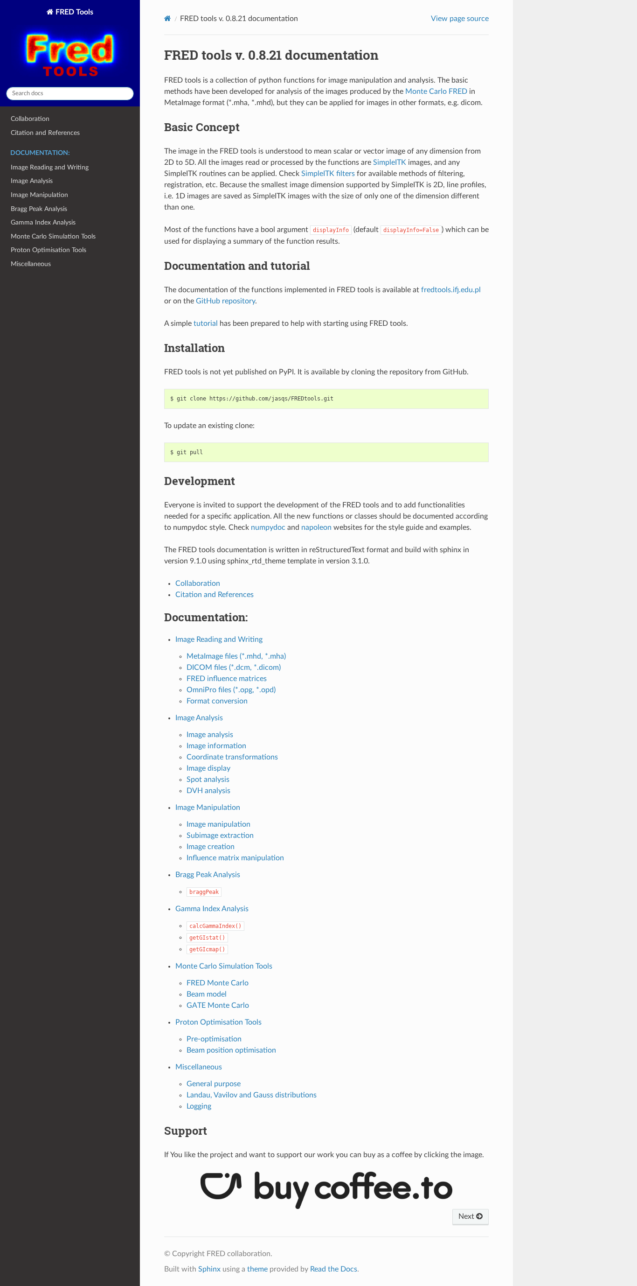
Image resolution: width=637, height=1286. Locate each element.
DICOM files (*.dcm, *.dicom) (234, 667)
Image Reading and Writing (50, 167)
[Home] (167, 18)
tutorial (206, 323)
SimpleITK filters (328, 173)
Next (467, 1216)
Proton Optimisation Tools (48, 249)
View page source (460, 18)
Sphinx (209, 1269)
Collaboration (30, 118)
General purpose (214, 1084)
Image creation (211, 846)
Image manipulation (218, 824)
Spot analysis (208, 779)
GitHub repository (225, 301)
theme (257, 1269)
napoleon (316, 527)
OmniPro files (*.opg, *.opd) (231, 690)
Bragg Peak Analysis (39, 208)
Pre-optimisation (214, 1039)
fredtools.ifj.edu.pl (451, 290)
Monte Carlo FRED (436, 91)
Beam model (207, 994)
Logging (199, 1106)
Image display (208, 768)
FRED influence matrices (227, 678)
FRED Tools (73, 12)
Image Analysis (32, 180)
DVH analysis (208, 790)
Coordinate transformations (232, 757)
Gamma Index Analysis (43, 222)
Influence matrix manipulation (235, 858)
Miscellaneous (31, 263)
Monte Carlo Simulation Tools (53, 236)
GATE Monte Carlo (218, 1005)
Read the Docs (333, 1269)
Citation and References (45, 132)
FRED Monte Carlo (218, 983)
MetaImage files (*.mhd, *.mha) (236, 656)
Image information (216, 746)
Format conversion (217, 701)
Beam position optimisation (231, 1050)
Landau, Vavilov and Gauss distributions (252, 1095)
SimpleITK (389, 162)
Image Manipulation (39, 194)
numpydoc (268, 527)
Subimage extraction (220, 835)
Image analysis (210, 734)
